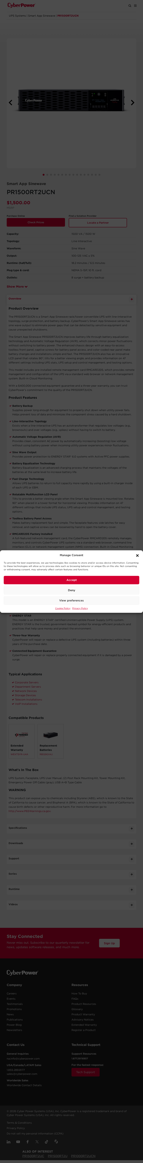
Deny (71, 590)
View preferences (71, 600)
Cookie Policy (62, 608)
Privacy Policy (80, 608)
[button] (137, 555)
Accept (71, 580)
